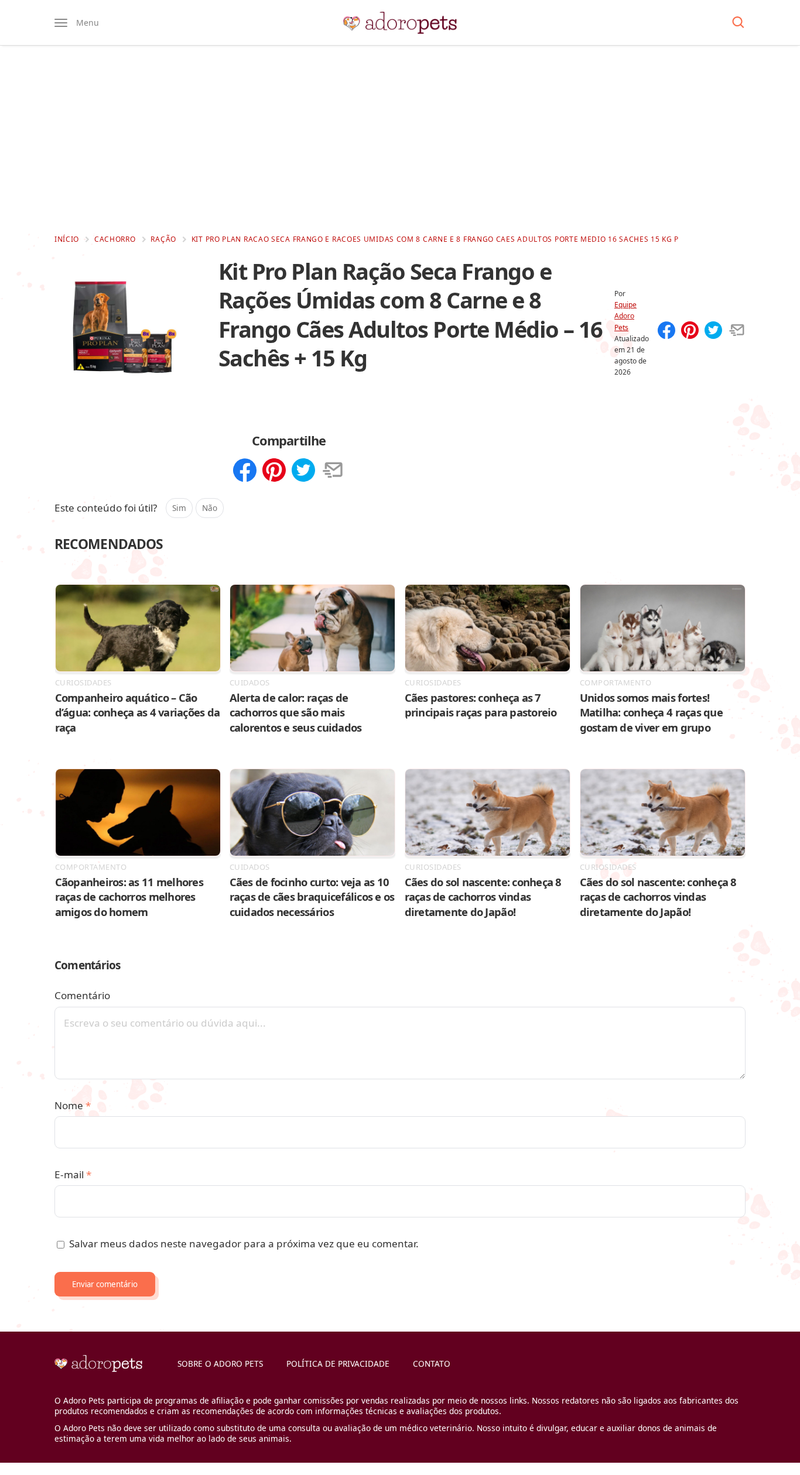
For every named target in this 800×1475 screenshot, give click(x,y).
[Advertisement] (400, 139)
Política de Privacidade (337, 1363)
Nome (72, 1105)
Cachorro (115, 239)
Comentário (82, 995)
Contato (431, 1363)
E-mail (72, 1174)
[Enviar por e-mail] (737, 331)
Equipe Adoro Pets (625, 316)
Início (66, 239)
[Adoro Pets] (400, 23)
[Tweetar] (713, 331)
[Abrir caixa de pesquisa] (738, 22)
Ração (163, 239)
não (209, 507)
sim (179, 507)
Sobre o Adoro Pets (220, 1363)
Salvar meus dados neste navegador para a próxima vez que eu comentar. (244, 1243)
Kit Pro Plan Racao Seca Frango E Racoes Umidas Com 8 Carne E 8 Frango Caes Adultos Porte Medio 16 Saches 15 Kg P (435, 239)
